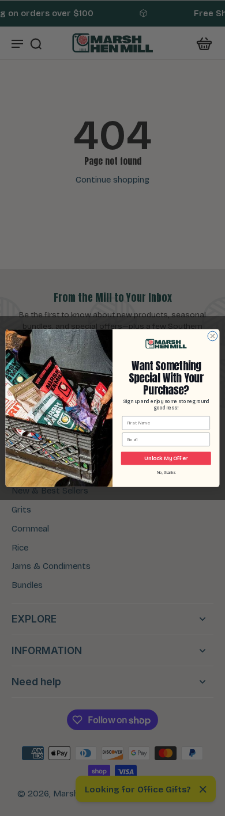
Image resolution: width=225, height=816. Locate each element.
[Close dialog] (212, 336)
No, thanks (166, 472)
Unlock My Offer (165, 458)
